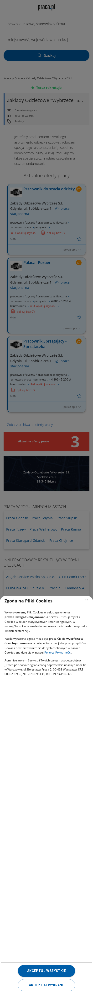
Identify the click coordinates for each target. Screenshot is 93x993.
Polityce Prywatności (57, 652)
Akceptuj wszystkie (46, 971)
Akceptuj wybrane (46, 985)
